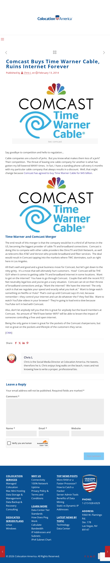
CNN (8, 332)
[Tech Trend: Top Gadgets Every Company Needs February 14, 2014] (107, 551)
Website (76, 428)
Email (43, 428)
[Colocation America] (55, 17)
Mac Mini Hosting (15, 490)
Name (10, 428)
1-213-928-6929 (91, 503)
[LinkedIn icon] (91, 556)
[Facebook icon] (85, 556)
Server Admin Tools (67, 494)
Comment (12, 396)
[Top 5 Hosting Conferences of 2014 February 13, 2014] (2, 551)
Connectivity (38, 479)
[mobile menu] (2, 39)
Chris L (27, 72)
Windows (11, 528)
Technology (63, 524)
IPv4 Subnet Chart (41, 539)
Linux (9, 524)
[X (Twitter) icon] (88, 556)
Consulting (12, 509)
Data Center (63, 528)
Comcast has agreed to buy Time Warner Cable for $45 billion (58, 173)
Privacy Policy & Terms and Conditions (40, 494)
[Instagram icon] (94, 556)
